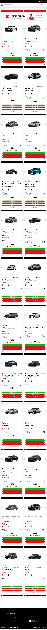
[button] (22, 29)
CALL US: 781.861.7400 (40, 1)
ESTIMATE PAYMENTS (12, 59)
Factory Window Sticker (12, 63)
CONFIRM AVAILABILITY (12, 57)
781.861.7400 (20, 66)
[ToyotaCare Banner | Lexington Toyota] (23, 17)
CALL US (3, 66)
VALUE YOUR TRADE (12, 61)
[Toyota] (2, 5)
